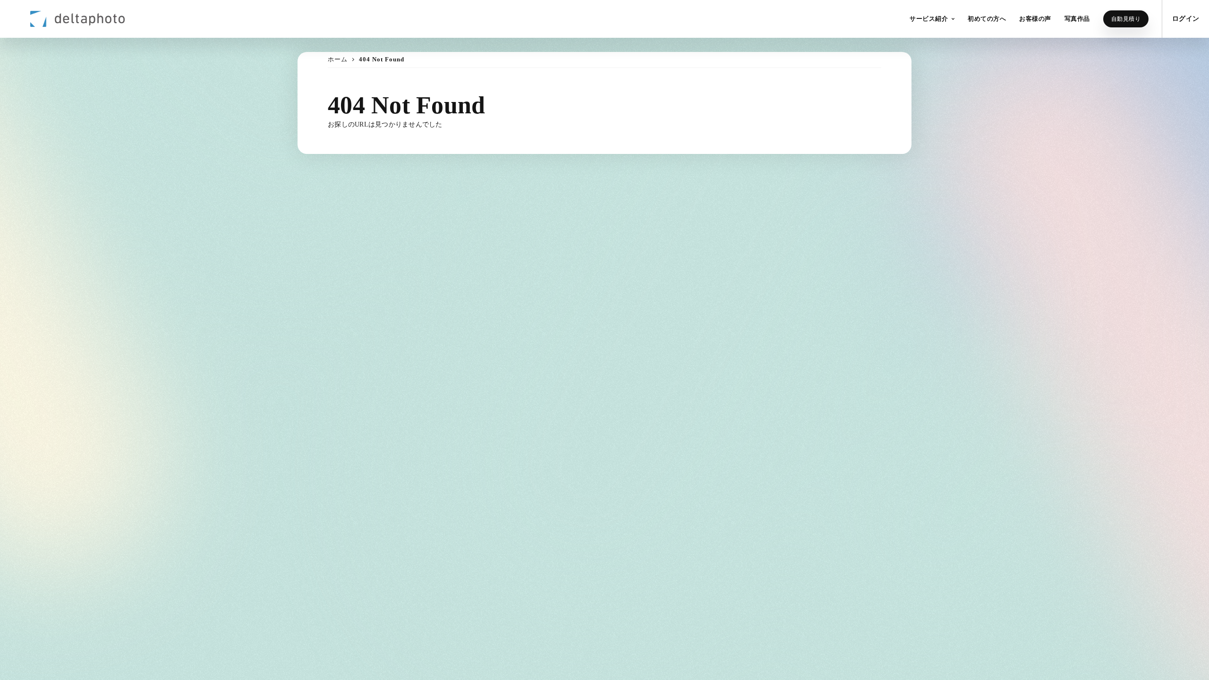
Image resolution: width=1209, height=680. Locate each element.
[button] (932, 19)
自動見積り (1126, 19)
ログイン (1185, 18)
